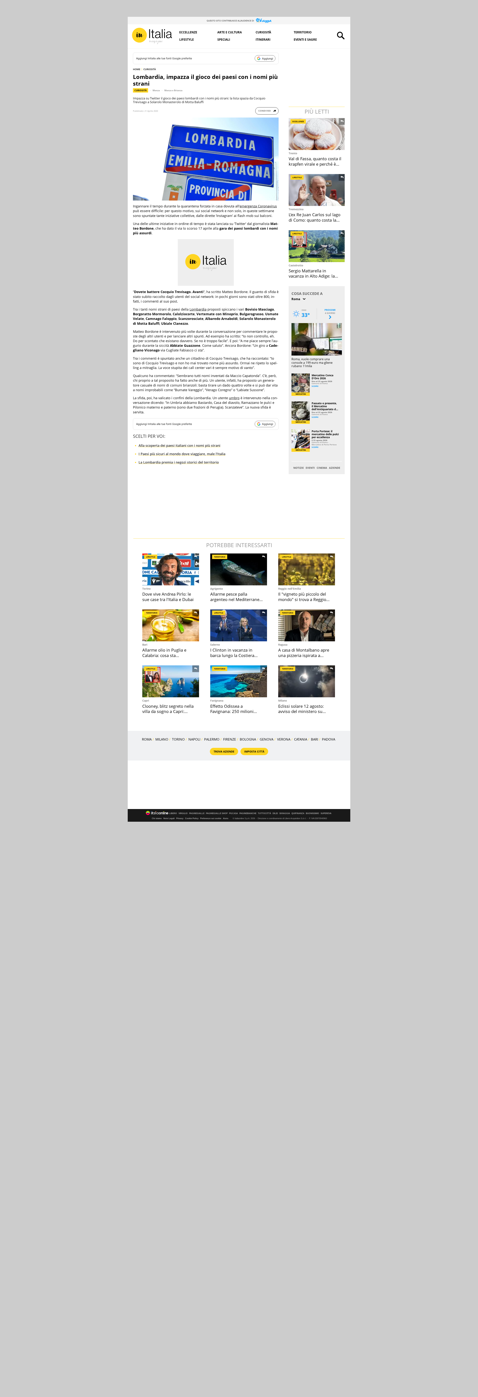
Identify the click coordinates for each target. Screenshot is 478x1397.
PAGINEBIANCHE (247, 813)
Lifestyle (186, 39)
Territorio (303, 32)
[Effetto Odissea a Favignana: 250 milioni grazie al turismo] (238, 681)
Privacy (179, 818)
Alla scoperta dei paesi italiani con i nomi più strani (179, 445)
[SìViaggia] (263, 20)
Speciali (223, 39)
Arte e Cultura (229, 32)
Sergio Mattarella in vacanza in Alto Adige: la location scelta (312, 276)
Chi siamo (157, 818)
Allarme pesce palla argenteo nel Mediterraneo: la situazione (236, 599)
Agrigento (216, 588)
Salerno (215, 644)
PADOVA (328, 739)
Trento (293, 153)
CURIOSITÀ (149, 69)
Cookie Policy (191, 818)
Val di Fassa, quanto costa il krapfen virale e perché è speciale (315, 164)
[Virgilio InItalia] (152, 36)
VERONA (283, 739)
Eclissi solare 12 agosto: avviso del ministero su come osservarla (301, 711)
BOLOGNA (248, 739)
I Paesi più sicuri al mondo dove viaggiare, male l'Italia (182, 454)
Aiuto (225, 818)
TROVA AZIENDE (224, 751)
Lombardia (198, 309)
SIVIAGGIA (284, 813)
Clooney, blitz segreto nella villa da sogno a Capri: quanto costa (168, 711)
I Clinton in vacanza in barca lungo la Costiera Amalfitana (232, 655)
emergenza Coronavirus (258, 206)
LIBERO (173, 813)
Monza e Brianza (173, 90)
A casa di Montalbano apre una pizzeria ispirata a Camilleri (303, 655)
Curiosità (263, 32)
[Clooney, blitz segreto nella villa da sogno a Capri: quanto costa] (170, 681)
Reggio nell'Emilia (289, 588)
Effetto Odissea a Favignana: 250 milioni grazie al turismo (232, 711)
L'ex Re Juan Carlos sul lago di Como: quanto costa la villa (314, 220)
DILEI (275, 813)
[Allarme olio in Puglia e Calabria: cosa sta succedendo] (170, 625)
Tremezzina (296, 209)
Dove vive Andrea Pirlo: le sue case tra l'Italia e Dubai (168, 596)
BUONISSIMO (312, 813)
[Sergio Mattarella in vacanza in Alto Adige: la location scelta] (317, 246)
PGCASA (233, 813)
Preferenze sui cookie (210, 818)
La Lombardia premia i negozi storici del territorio (179, 462)
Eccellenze (188, 32)
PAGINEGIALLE (196, 813)
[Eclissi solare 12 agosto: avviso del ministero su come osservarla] (306, 681)
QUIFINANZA (297, 813)
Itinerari (263, 39)
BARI (314, 739)
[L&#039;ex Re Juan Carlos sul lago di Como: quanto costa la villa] (317, 190)
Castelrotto (296, 265)
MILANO (161, 739)
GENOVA (266, 739)
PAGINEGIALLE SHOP (217, 813)
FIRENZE (229, 739)
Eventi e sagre (305, 39)
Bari (144, 644)
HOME (136, 69)
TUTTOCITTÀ (264, 813)
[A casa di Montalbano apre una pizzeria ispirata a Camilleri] (306, 625)
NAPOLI (194, 739)
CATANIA (300, 739)
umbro (234, 398)
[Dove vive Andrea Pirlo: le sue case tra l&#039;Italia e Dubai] (170, 569)
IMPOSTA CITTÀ (254, 751)
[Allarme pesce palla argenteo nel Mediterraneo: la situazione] (238, 569)
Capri (145, 700)
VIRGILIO (183, 813)
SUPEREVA (326, 813)
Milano (282, 700)
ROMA (147, 739)
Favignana (216, 700)
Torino (146, 588)
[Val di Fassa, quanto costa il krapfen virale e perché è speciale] (317, 134)
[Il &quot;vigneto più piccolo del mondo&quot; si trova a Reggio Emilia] (306, 569)
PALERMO (211, 739)
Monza (156, 90)
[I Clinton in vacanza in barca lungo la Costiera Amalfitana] (238, 625)
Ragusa (282, 644)
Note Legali (169, 818)
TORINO (178, 739)
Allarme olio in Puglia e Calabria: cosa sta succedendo (164, 655)
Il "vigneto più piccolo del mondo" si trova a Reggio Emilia (302, 599)
